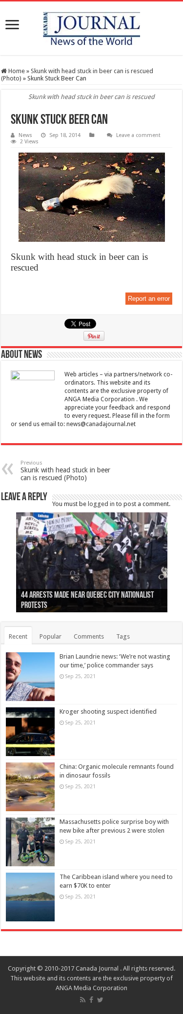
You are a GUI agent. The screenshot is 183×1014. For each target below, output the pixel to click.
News (25, 135)
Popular (50, 636)
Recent (18, 636)
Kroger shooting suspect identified (108, 711)
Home (16, 71)
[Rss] (82, 1000)
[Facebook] (91, 1000)
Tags (123, 636)
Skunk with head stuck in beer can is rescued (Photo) (65, 471)
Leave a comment (138, 135)
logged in (101, 503)
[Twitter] (100, 1000)
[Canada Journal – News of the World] (91, 28)
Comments (89, 636)
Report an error (149, 298)
